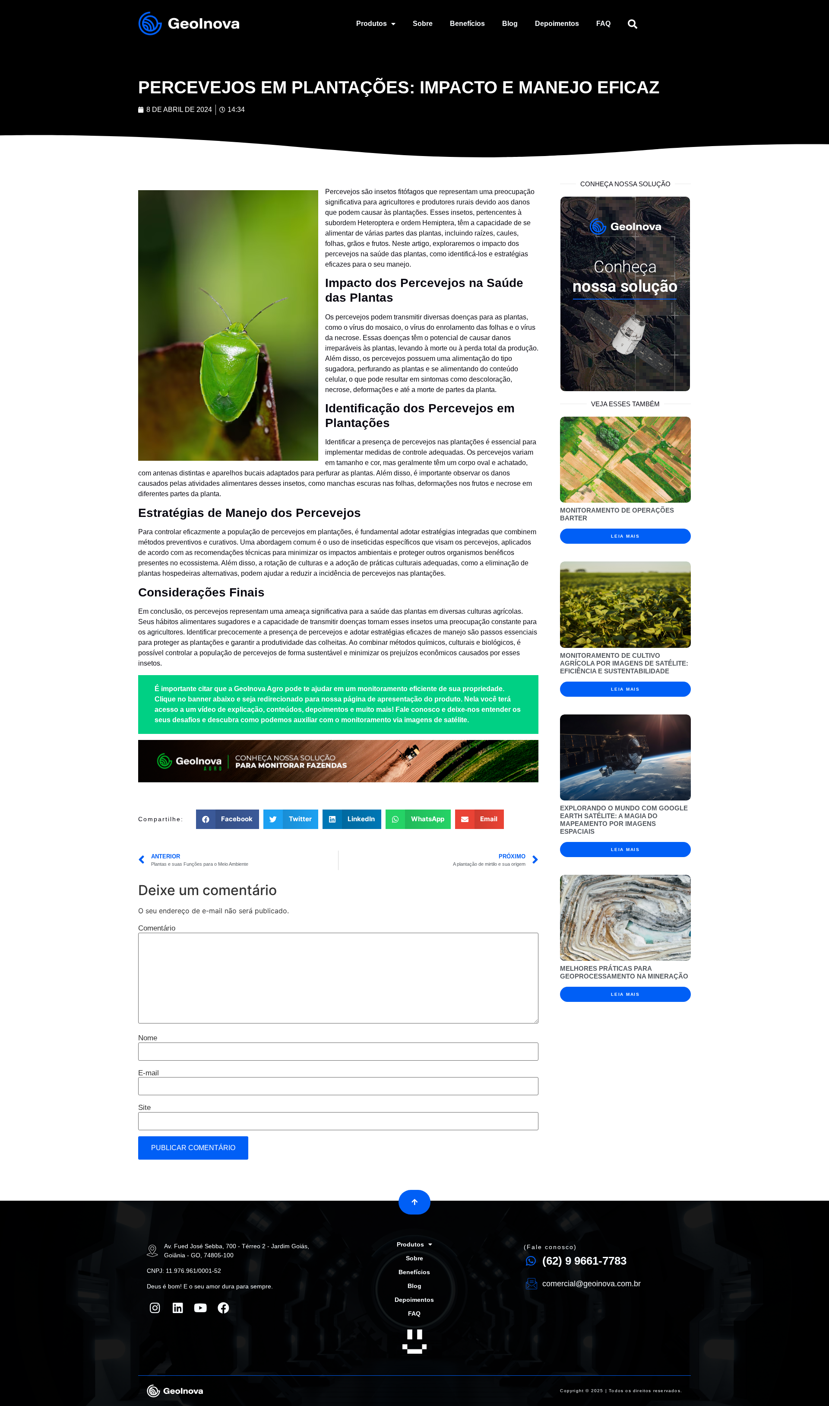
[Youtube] (201, 1308)
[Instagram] (155, 1308)
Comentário (156, 928)
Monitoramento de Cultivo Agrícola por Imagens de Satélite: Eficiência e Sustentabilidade (624, 663)
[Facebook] (223, 1308)
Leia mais (625, 536)
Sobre (423, 23)
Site (144, 1107)
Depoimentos (557, 23)
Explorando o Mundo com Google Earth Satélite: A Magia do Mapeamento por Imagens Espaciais (624, 819)
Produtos (371, 23)
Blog (510, 23)
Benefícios (467, 23)
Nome (147, 1038)
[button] (414, 1202)
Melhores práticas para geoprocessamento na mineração (624, 972)
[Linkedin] (178, 1308)
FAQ (603, 23)
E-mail (148, 1073)
